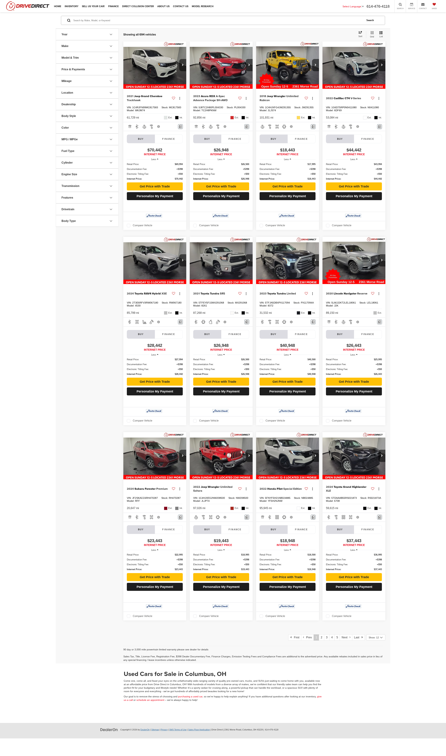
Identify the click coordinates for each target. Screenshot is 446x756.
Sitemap (155, 730)
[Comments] (180, 126)
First (295, 637)
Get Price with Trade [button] (155, 186)
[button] (182, 65)
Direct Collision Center (138, 6)
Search (370, 20)
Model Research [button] (202, 6)
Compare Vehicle (142, 225)
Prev (308, 637)
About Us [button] (163, 6)
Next (345, 637)
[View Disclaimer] (159, 126)
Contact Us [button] (180, 6)
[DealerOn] (109, 729)
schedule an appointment (150, 700)
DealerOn (145, 730)
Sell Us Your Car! (93, 6)
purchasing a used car (190, 696)
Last (357, 637)
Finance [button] (113, 6)
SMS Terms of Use (178, 730)
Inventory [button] (71, 6)
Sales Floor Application (199, 730)
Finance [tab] (168, 139)
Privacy (164, 730)
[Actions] (180, 98)
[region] (155, 172)
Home (57, 6)
